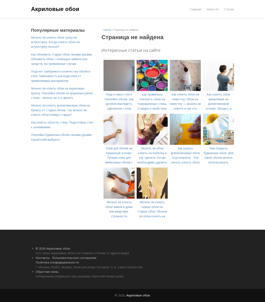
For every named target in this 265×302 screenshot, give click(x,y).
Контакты (42, 258)
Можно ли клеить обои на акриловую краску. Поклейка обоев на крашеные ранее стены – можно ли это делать (62, 93)
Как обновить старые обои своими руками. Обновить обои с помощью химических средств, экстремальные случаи (61, 59)
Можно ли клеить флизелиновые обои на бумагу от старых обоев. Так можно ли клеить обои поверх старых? (60, 110)
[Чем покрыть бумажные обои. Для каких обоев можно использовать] (218, 144)
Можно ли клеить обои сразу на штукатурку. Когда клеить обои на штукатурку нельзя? (55, 42)
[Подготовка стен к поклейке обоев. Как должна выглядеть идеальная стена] (119, 90)
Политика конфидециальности (57, 262)
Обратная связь (47, 272)
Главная (195, 9)
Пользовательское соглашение (74, 258)
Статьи (229, 9)
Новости (212, 9)
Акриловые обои (55, 9)
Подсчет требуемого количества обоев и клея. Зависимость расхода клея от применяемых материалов (60, 76)
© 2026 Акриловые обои (53, 248)
